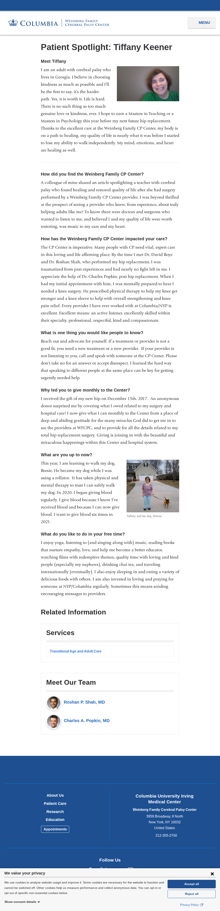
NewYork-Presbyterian (110, 770)
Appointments (55, 829)
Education (55, 820)
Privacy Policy (190, 904)
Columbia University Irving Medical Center (110, 5)
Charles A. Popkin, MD (87, 720)
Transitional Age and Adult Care (75, 651)
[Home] (59, 23)
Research (55, 812)
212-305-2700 (166, 835)
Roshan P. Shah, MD (84, 702)
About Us (55, 795)
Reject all (192, 894)
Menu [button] (204, 22)
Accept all (191, 884)
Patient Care (55, 803)
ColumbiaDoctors (179, 769)
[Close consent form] (212, 873)
